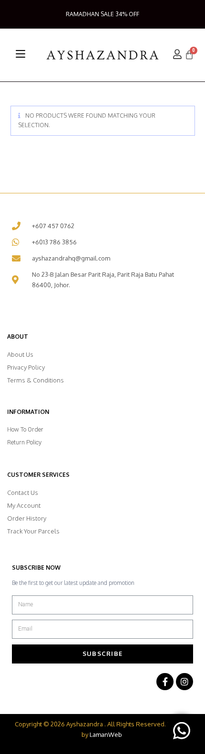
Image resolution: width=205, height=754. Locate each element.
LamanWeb (106, 734)
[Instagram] (184, 681)
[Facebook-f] (165, 681)
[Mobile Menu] (20, 53)
